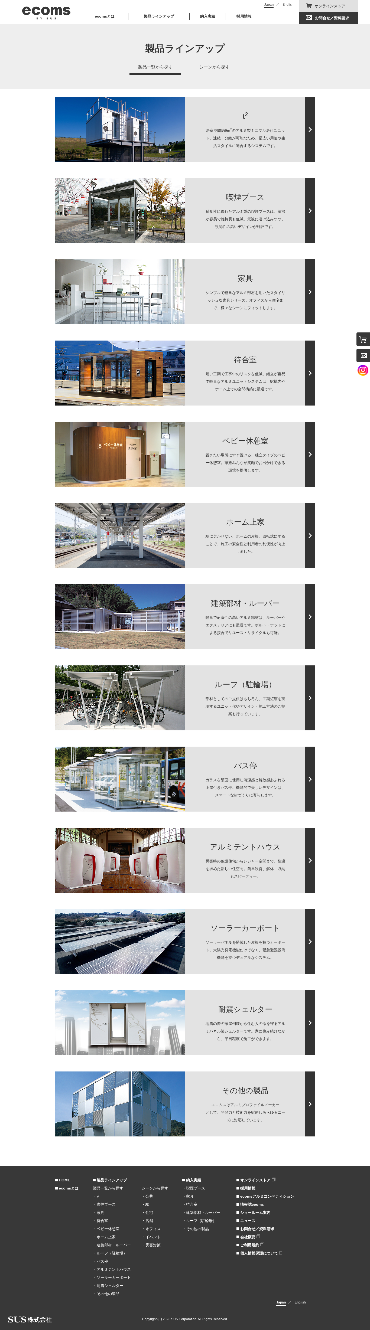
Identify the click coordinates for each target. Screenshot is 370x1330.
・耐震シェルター (108, 1285)
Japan (269, 4)
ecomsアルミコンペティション (266, 1196)
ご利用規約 (249, 1245)
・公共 (147, 1196)
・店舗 (147, 1220)
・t (96, 1197)
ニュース (247, 1220)
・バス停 (100, 1261)
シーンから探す (214, 67)
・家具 (98, 1212)
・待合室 (100, 1220)
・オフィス (151, 1229)
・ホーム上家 (104, 1237)
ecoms (46, 12)
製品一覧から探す (155, 67)
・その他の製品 (106, 1294)
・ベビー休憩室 (106, 1229)
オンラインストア (330, 6)
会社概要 (248, 1237)
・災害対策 (151, 1245)
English (288, 4)
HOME (64, 1180)
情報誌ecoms (251, 1204)
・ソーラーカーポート (112, 1277)
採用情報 (244, 16)
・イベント (151, 1237)
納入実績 (207, 16)
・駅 (145, 1204)
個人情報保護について (259, 1253)
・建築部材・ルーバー (112, 1245)
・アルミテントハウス (112, 1269)
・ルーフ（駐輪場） (110, 1253)
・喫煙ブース (104, 1204)
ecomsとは (105, 16)
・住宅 (147, 1212)
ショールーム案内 (255, 1212)
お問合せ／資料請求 (332, 18)
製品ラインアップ (111, 1180)
